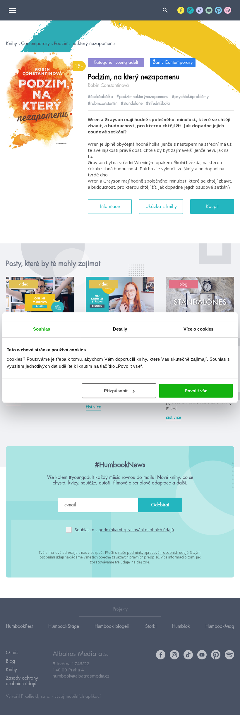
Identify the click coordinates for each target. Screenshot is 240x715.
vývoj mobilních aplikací (77, 696)
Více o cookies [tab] (198, 328)
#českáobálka (100, 96)
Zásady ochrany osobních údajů (22, 681)
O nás (12, 652)
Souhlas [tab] (41, 328)
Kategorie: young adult (116, 62)
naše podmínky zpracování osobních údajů (153, 552)
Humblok (181, 626)
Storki (151, 626)
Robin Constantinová (108, 85)
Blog (10, 661)
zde (146, 562)
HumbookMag (219, 626)
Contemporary (36, 43)
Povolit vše (196, 390)
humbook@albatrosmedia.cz (81, 676)
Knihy (12, 43)
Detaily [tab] (120, 328)
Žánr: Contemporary (173, 62)
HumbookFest (19, 626)
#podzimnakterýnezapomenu (142, 96)
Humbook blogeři (112, 626)
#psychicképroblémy (190, 96)
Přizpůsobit (116, 390)
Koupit (212, 206)
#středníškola (158, 103)
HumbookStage (63, 626)
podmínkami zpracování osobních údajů (136, 529)
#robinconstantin (102, 103)
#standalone (132, 103)
